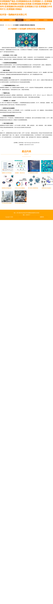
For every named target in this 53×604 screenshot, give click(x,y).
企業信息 (37, 20)
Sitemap (46, 216)
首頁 (3, 20)
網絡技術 (21, 216)
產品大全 (19, 20)
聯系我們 (28, 20)
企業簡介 (11, 20)
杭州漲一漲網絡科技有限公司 (13, 14)
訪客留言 (45, 20)
